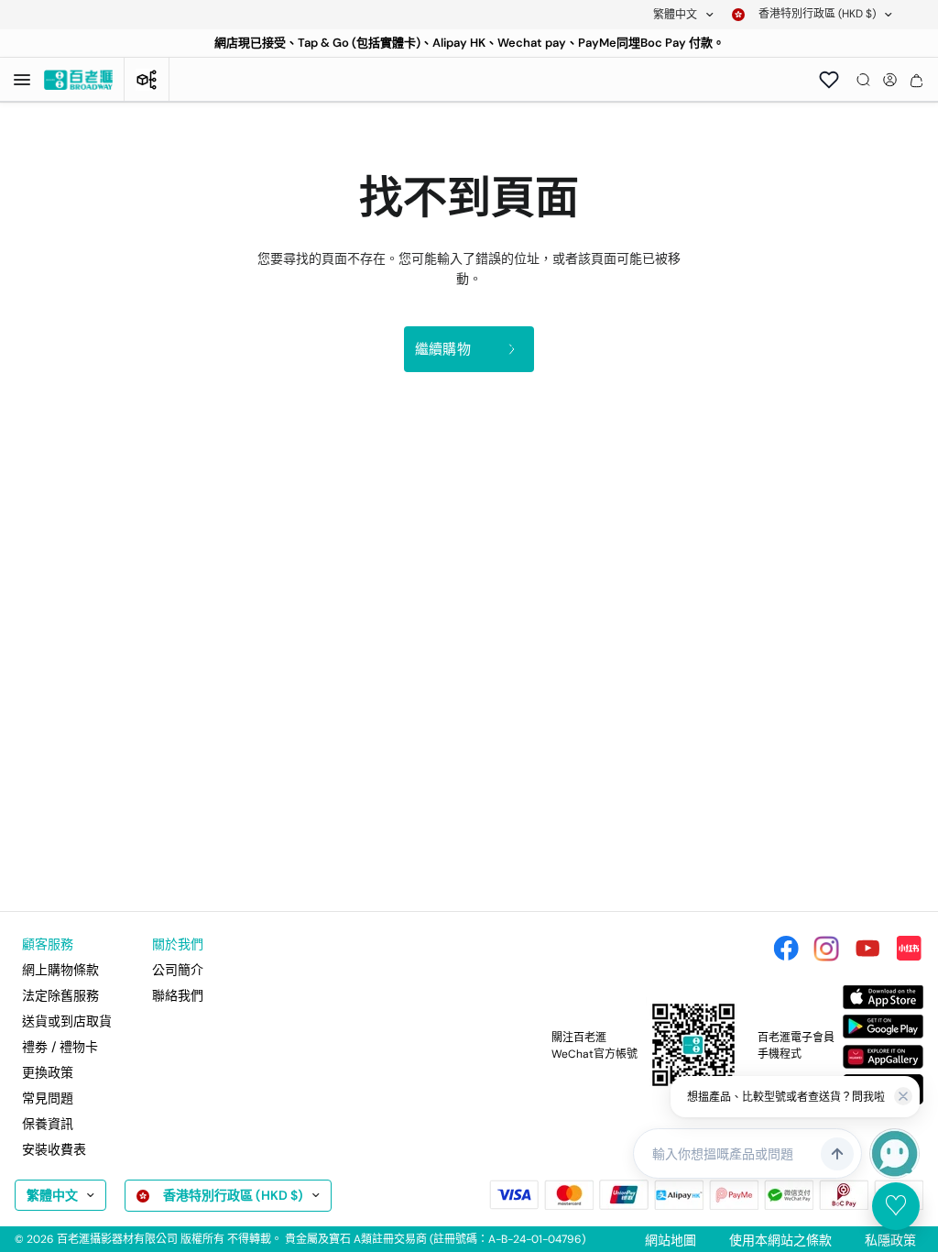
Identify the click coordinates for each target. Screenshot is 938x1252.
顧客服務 (47, 944)
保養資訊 (47, 1123)
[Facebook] (786, 948)
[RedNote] (908, 948)
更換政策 (47, 1072)
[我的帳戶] (890, 79)
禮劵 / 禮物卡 (60, 1046)
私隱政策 (890, 1240)
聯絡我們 (177, 995)
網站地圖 (670, 1240)
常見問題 (47, 1098)
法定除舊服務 (60, 995)
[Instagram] (826, 948)
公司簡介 (177, 969)
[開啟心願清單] (829, 79)
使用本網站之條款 (780, 1240)
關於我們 (177, 944)
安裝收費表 (54, 1149)
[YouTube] (867, 948)
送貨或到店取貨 (67, 1021)
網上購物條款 (60, 969)
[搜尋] (863, 79)
